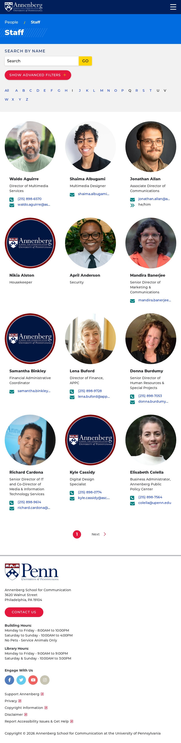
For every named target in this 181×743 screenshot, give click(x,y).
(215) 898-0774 (90, 492)
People (11, 22)
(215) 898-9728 (90, 391)
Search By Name (25, 51)
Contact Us (24, 612)
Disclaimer (14, 714)
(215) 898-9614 (29, 502)
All (7, 90)
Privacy (11, 701)
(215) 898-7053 (150, 396)
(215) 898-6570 (29, 199)
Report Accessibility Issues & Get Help (37, 721)
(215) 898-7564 (150, 497)
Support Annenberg (22, 694)
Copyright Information (24, 708)
